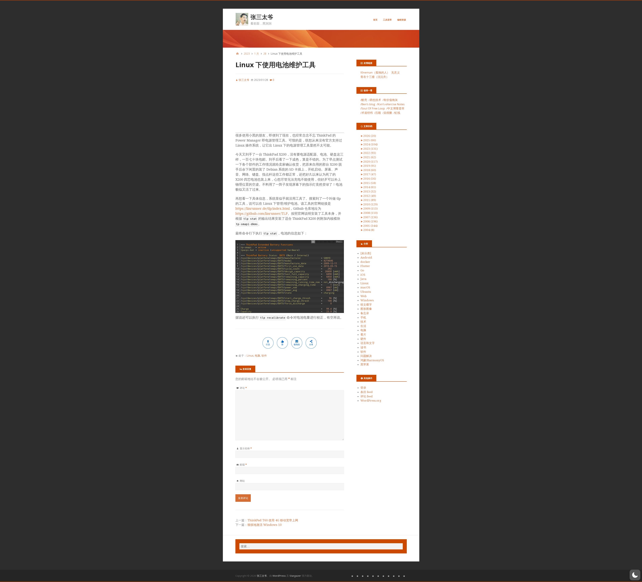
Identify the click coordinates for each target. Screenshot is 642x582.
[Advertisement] (289, 109)
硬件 (363, 339)
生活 (363, 326)
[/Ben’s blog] (368, 576)
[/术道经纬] (389, 576)
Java (363, 279)
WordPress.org (370, 400)
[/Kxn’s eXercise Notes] (373, 576)
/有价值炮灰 (390, 100)
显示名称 (246, 448)
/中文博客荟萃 (395, 108)
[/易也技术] (358, 576)
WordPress (279, 575)
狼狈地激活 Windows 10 (264, 525)
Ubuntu (365, 291)
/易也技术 (375, 100)
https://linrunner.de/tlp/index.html (262, 209)
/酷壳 (363, 100)
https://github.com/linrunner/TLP (261, 214)
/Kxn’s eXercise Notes (391, 104)
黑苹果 (364, 364)
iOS (362, 274)
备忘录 (364, 313)
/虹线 (397, 113)
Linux (250, 355)
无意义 (395, 72)
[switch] (635, 575)
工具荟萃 (387, 19)
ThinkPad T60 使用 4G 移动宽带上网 (272, 520)
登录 (363, 387)
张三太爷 (261, 17)
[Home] (237, 54)
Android (366, 257)
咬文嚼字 (366, 304)
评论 (243, 388)
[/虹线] (404, 576)
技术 (363, 321)
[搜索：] (321, 546)
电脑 (257, 355)
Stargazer (295, 575)
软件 (264, 355)
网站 (242, 480)
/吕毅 (377, 113)
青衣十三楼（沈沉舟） (374, 77)
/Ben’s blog (367, 104)
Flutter (365, 266)
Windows (367, 300)
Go (362, 270)
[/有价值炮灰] (363, 576)
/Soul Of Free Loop (372, 108)
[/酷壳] (352, 576)
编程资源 (401, 19)
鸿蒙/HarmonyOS (372, 360)
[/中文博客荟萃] (384, 576)
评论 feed (366, 396)
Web (363, 296)
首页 (375, 19)
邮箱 (243, 464)
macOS (365, 287)
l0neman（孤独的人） (375, 72)
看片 (363, 334)
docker (365, 262)
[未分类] (365, 253)
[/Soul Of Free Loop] (378, 576)
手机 (363, 317)
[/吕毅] (394, 576)
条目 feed (366, 392)
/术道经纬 (366, 113)
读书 (363, 347)
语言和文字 (367, 343)
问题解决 (366, 356)
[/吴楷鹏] (399, 576)
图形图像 (366, 308)
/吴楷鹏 (387, 113)
